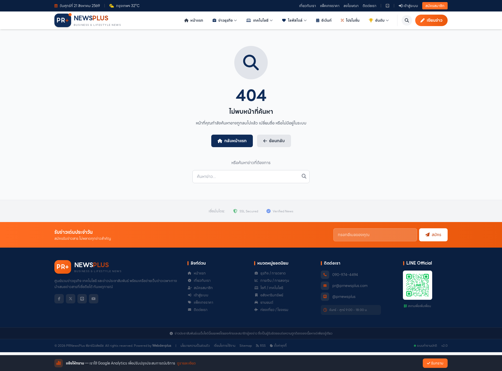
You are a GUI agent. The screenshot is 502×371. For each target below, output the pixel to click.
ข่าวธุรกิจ (225, 20)
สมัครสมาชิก (434, 6)
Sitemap (245, 345)
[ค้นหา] (407, 20)
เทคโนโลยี (261, 20)
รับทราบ (437, 363)
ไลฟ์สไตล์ (295, 20)
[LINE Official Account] (387, 5)
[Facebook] (59, 298)
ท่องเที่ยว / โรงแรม (274, 309)
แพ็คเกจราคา (329, 5)
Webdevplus (161, 345)
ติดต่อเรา (369, 5)
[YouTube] (93, 298)
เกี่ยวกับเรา (307, 5)
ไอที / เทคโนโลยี (271, 287)
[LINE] (82, 298)
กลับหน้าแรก (235, 140)
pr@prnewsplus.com (350, 285)
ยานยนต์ (266, 302)
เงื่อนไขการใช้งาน (224, 345)
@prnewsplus (344, 296)
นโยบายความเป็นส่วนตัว (195, 345)
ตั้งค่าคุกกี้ (280, 345)
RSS (263, 345)
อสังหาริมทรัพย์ (271, 295)
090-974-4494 (345, 274)
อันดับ (380, 20)
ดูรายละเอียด (186, 363)
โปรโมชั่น (353, 20)
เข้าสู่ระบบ (201, 295)
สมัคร (436, 234)
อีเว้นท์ (326, 20)
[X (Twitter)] (70, 298)
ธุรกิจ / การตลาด (273, 273)
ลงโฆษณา (351, 5)
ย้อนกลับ (277, 140)
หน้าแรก (196, 20)
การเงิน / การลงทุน (274, 280)
